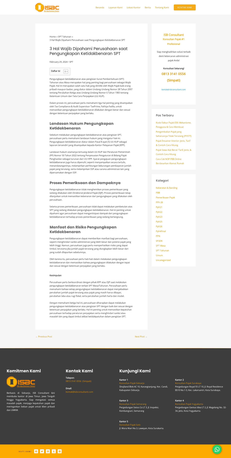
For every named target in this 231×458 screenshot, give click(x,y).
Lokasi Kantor (133, 7)
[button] (185, 7)
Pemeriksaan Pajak (165, 197)
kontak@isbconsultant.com (174, 89)
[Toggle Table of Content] (64, 71)
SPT (71, 61)
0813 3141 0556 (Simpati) (78, 381)
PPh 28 (159, 202)
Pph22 (159, 211)
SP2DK (159, 240)
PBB (158, 192)
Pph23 (159, 216)
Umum (159, 255)
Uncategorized (163, 260)
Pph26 (159, 226)
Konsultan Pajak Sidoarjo (132, 383)
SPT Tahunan (162, 250)
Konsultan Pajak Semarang (132, 404)
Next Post (141, 336)
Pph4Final (161, 231)
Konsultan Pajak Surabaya (188, 383)
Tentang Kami (162, 7)
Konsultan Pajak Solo (129, 424)
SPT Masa (160, 245)
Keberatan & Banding (166, 187)
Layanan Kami (115, 7)
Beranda (100, 7)
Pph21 (159, 207)
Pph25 (159, 221)
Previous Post (44, 336)
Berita (148, 7)
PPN (158, 236)
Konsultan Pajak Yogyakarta (189, 404)
